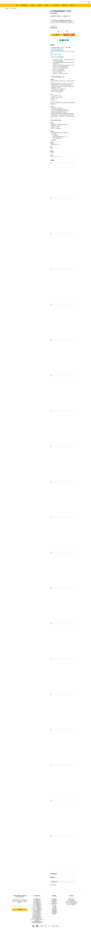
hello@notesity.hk (72, 901)
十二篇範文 (54, 905)
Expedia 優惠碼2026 (37, 906)
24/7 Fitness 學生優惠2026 (37, 913)
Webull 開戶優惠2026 (37, 918)
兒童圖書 (54, 913)
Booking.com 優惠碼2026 (37, 909)
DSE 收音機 (54, 906)
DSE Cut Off (54, 904)
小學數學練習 (54, 911)
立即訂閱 (20, 909)
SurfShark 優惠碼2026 (36, 904)
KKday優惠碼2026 (36, 900)
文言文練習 (54, 908)
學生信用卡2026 (37, 914)
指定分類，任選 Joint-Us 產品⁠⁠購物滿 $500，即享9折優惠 (62, 22)
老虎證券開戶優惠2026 (36, 922)
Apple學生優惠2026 (37, 912)
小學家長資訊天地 (54, 903)
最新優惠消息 (54, 901)
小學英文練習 (54, 910)
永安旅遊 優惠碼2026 (37, 911)
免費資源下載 (65, 5)
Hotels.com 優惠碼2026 (37, 908)
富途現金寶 (37, 920)
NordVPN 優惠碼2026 (37, 902)
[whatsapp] (65, 40)
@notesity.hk (74, 903)
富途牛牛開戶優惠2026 (36, 915)
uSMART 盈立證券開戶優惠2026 (37, 919)
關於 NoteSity (71, 899)
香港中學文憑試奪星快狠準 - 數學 (57, 50)
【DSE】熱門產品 (12, 8)
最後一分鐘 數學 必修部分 (56, 54)
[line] (60, 40)
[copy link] (68, 40)
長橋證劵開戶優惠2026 (36, 917)
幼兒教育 (54, 902)
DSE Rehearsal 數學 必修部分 (57, 48)
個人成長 (32, 5)
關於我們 (72, 5)
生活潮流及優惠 (23, 5)
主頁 (17, 5)
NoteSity (73, 904)
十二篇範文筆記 (54, 912)
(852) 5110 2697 (74, 902)
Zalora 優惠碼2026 (37, 901)
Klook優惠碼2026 (36, 899)
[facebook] (63, 40)
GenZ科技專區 (54, 900)
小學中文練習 (54, 909)
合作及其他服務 (55, 5)
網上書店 (47, 5)
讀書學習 (39, 5)
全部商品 (6, 8)
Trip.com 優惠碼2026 (37, 905)
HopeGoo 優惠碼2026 (37, 910)
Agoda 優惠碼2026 (37, 903)
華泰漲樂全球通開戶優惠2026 (37, 921)
